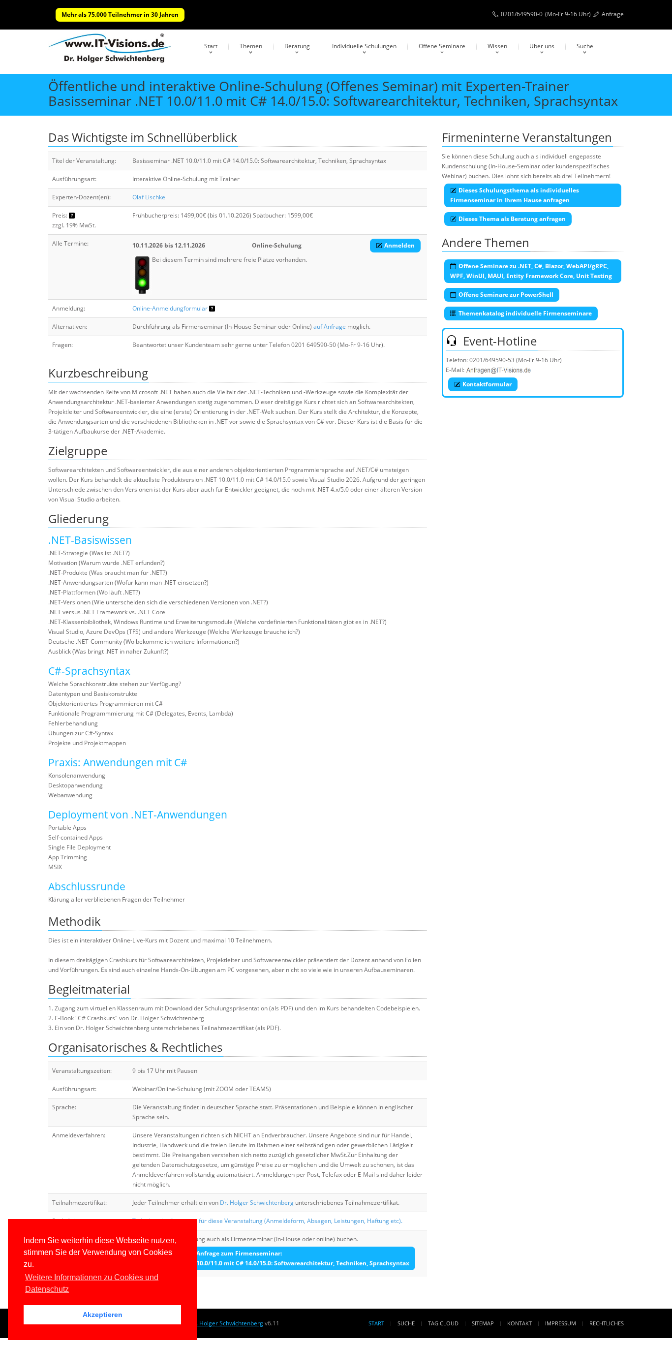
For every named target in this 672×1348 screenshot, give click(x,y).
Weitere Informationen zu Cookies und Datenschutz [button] (91, 1283)
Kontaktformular (487, 384)
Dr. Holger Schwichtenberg (257, 1202)
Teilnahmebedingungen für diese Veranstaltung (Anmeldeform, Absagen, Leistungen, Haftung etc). (267, 1221)
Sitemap (483, 1323)
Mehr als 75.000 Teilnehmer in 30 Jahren (120, 14)
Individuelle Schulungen (364, 46)
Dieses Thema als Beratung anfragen (512, 219)
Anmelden (399, 245)
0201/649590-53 (492, 360)
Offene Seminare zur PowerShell (505, 294)
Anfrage (613, 14)
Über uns (541, 46)
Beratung (297, 46)
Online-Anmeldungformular (170, 308)
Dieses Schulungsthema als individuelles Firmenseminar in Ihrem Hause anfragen (514, 195)
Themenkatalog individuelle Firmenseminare (525, 313)
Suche (585, 46)
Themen (251, 46)
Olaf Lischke (148, 197)
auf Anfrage (329, 326)
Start (210, 46)
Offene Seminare (442, 46)
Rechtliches (606, 1323)
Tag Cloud (443, 1323)
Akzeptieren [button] (102, 1314)
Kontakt (519, 1323)
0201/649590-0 (522, 14)
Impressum (560, 1323)
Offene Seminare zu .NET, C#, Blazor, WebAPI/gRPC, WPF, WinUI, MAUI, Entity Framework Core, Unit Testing (531, 271)
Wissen (497, 46)
